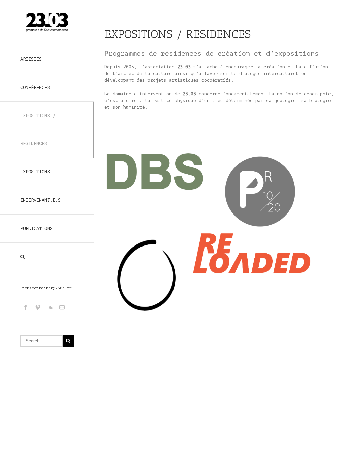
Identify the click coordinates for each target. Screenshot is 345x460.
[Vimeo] (37, 307)
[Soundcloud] (50, 307)
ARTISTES (31, 59)
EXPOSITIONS (35, 171)
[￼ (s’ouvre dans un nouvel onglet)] (155, 154)
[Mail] (62, 307)
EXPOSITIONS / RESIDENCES (37, 129)
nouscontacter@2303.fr (47, 288)
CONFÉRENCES (35, 87)
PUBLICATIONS (36, 228)
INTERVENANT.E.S (40, 200)
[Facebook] (25, 307)
